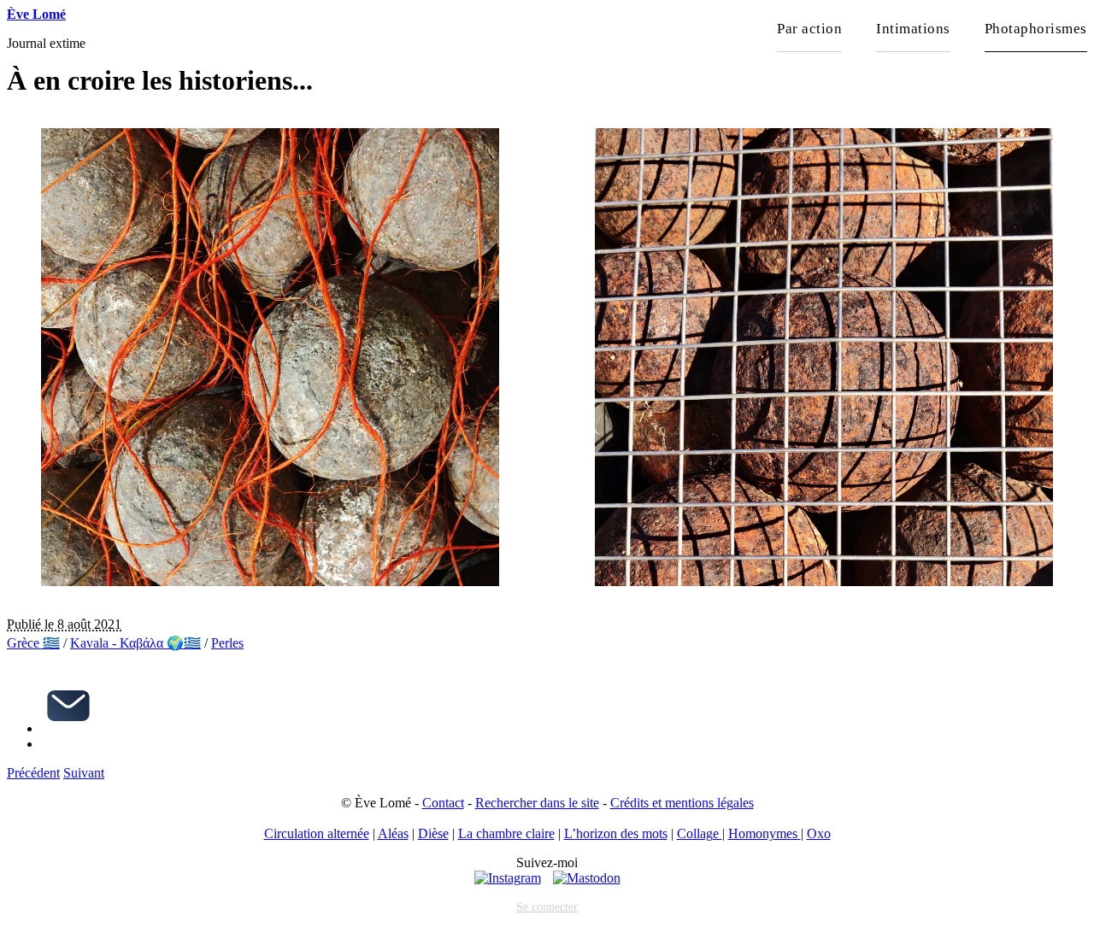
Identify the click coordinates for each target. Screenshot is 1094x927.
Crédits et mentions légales (682, 802)
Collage (699, 833)
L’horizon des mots (616, 833)
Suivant (83, 773)
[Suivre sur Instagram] (507, 878)
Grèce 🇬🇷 (33, 643)
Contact (443, 802)
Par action (809, 29)
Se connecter (547, 906)
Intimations (913, 29)
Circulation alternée (316, 833)
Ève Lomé (36, 14)
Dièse (433, 833)
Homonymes (764, 833)
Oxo (819, 833)
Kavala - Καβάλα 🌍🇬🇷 (135, 643)
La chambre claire (506, 833)
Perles (227, 643)
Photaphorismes (1036, 29)
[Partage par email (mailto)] (68, 728)
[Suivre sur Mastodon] (587, 878)
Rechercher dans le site (537, 802)
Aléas (393, 833)
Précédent (33, 773)
